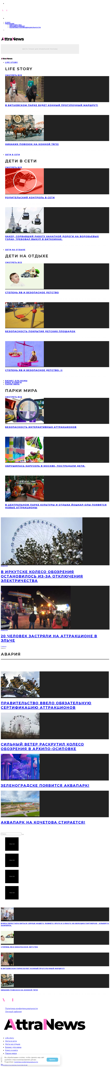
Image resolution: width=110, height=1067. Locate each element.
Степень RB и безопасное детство (32, 292)
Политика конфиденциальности (25, 27)
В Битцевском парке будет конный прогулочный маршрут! (51, 105)
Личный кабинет (17, 26)
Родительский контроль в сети (30, 197)
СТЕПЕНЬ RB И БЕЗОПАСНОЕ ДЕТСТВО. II (34, 370)
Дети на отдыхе (15, 250)
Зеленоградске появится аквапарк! (45, 785)
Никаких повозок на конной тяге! (32, 144)
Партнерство (15, 25)
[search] (23, 834)
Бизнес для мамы (13, 1047)
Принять (52, 1059)
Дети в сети (12, 155)
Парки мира (12, 384)
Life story (11, 62)
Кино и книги (11, 1050)
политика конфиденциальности (26, 1062)
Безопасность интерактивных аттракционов (40, 427)
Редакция (9, 23)
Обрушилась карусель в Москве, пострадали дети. (45, 466)
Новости (4, 566)
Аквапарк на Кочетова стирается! (43, 822)
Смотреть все (13, 75)
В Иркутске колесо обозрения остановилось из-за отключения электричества (42, 576)
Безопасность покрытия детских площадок (40, 331)
